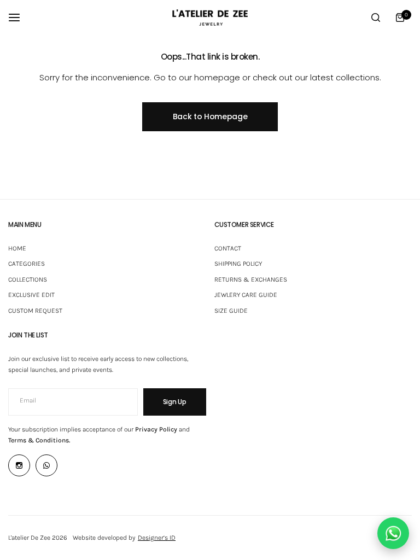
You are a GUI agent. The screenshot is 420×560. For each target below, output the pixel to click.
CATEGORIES (26, 263)
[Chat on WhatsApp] (393, 533)
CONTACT (227, 248)
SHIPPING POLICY (238, 263)
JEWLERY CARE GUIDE (245, 295)
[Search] (376, 17)
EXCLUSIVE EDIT (31, 295)
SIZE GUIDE (231, 310)
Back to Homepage (210, 116)
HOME (17, 248)
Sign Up (174, 401)
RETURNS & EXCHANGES (250, 279)
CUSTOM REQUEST (35, 310)
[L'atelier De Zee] (210, 17)
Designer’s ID (157, 537)
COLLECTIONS (27, 279)
